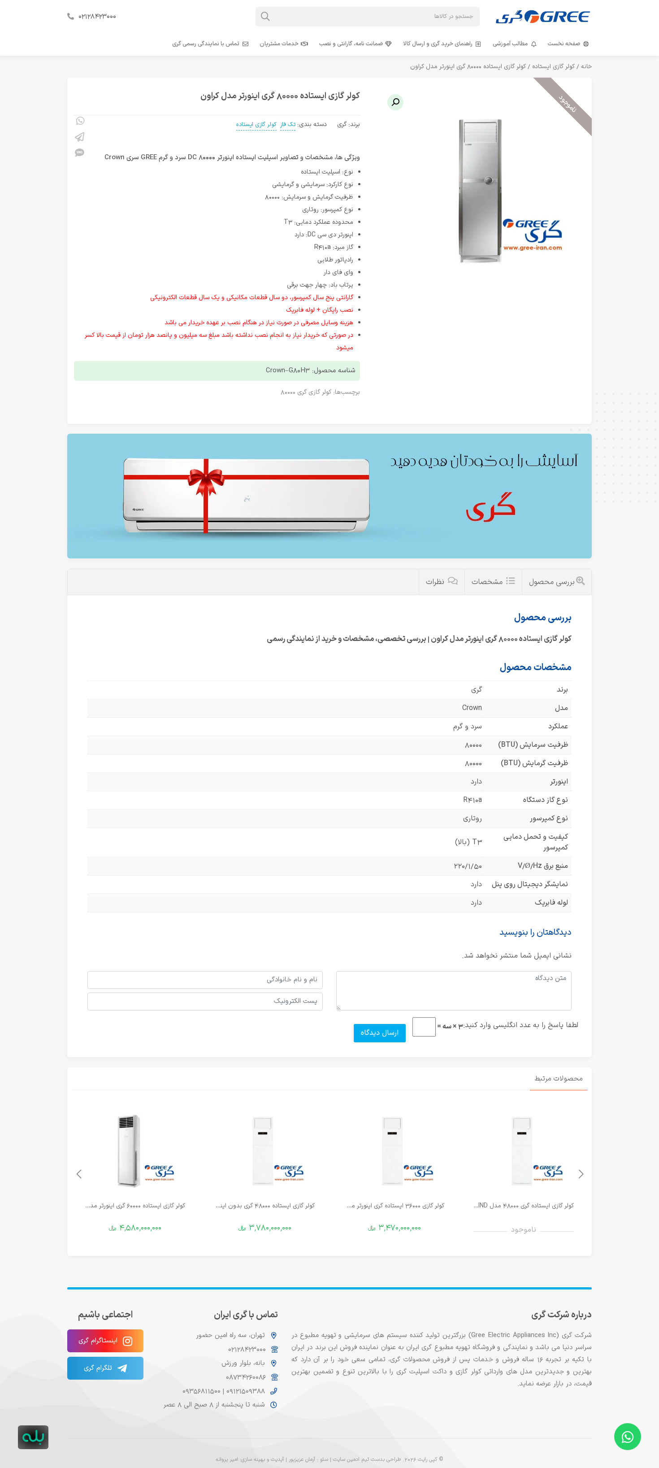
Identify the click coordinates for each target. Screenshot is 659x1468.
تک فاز (287, 124)
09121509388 (244, 1391)
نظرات (436, 582)
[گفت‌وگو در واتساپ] (627, 1436)
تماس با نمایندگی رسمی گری (205, 43)
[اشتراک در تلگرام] (79, 138)
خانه (586, 66)
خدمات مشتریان (279, 43)
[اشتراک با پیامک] (79, 154)
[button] (395, 102)
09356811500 (201, 1391)
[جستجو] (265, 16)
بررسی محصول (552, 582)
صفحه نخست (564, 43)
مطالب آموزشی (510, 43)
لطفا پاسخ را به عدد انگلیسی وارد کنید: (520, 1025)
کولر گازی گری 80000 (306, 392)
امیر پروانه (227, 1459)
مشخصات (488, 582)
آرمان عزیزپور (302, 1459)
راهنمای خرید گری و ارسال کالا (438, 43)
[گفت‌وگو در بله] (33, 1437)
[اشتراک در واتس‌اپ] (79, 122)
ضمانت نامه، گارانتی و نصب (351, 43)
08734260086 (246, 1377)
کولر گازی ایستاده (553, 66)
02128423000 (97, 16)
